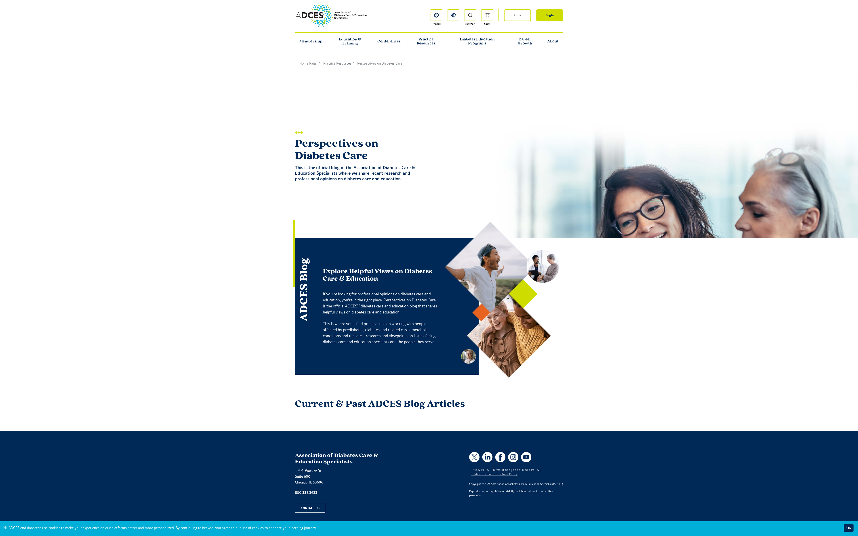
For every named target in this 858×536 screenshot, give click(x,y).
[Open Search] (470, 15)
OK (848, 527)
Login (550, 15)
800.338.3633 (306, 492)
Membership (310, 41)
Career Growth (525, 41)
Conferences (389, 41)
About (553, 41)
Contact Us (310, 508)
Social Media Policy (526, 470)
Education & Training (350, 41)
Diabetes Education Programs (477, 41)
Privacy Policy (480, 470)
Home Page (308, 63)
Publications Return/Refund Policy (494, 474)
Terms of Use (501, 470)
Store (518, 15)
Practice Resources (426, 41)
